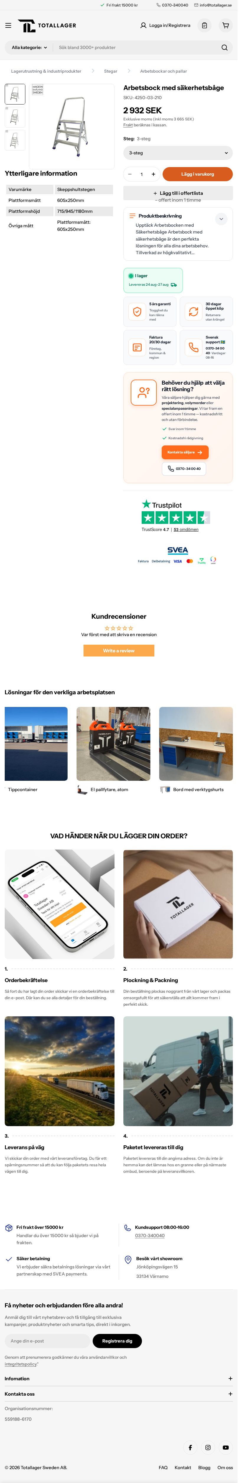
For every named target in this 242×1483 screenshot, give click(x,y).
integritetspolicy (20, 1364)
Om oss (225, 1467)
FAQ (163, 1467)
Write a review (119, 651)
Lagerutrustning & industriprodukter (46, 71)
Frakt (128, 125)
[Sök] (224, 47)
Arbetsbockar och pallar (163, 71)
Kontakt (183, 1467)
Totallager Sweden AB (43, 1467)
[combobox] (119, 47)
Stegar (110, 71)
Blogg (204, 1467)
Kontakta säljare (181, 452)
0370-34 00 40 (188, 469)
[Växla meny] (8, 25)
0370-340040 (150, 1235)
